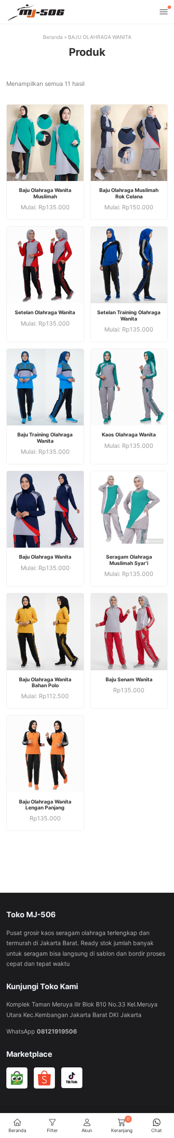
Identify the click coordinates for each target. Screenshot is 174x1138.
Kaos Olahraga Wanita (129, 435)
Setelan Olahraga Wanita (45, 312)
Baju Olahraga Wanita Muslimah (45, 193)
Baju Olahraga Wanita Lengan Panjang (45, 805)
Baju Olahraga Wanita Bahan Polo (45, 682)
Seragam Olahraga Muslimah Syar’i (129, 560)
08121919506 (57, 1031)
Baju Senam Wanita (129, 680)
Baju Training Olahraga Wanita (45, 438)
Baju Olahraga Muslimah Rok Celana (128, 193)
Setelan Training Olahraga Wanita (128, 315)
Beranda (53, 37)
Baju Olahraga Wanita (45, 557)
